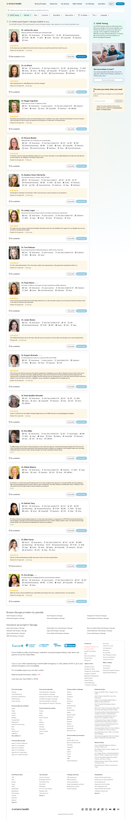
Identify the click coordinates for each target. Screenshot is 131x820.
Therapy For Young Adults (91, 671)
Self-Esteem (15, 788)
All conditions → (16, 735)
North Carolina (43, 717)
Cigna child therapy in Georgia (56, 630)
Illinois (41, 715)
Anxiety (14, 713)
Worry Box (42, 784)
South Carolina (43, 731)
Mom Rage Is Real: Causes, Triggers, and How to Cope (106, 750)
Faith (13, 726)
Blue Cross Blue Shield (73, 742)
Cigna (68, 749)
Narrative (14, 797)
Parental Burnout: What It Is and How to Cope (106, 766)
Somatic (14, 795)
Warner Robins (71, 714)
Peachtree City (71, 730)
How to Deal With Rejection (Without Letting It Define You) (105, 746)
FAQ (85, 653)
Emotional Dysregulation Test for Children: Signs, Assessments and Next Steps (107, 736)
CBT (13, 777)
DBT (13, 779)
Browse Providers (40, 4)
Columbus (70, 696)
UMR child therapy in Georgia (15, 636)
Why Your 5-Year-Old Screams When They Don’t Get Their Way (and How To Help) (107, 708)
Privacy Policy (107, 109)
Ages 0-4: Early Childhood (19, 743)
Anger (13, 711)
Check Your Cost (108, 646)
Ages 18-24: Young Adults (19, 752)
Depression (15, 722)
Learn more (102, 76)
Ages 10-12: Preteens (18, 748)
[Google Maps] (106, 809)
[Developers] (118, 809)
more (12, 452)
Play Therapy (15, 793)
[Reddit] (102, 809)
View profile (71, 56)
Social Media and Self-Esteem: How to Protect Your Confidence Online (106, 716)
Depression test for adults (102, 784)
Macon (69, 698)
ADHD (13, 708)
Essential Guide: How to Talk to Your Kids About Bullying (106, 732)
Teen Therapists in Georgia (54, 615)
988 (38, 675)
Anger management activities (75, 784)
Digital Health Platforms (110, 672)
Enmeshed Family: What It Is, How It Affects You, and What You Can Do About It (107, 728)
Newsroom (87, 660)
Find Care (120, 3)
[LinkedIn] (90, 809)
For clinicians (106, 652)
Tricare (69, 756)
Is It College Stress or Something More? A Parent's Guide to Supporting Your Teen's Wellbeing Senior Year (107, 754)
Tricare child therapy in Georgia (96, 633)
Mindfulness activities (73, 786)
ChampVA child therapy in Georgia (16, 630)
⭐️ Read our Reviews (90, 685)
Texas (40, 713)
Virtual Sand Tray (44, 782)
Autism (13, 715)
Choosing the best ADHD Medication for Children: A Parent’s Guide (106, 724)
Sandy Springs (71, 705)
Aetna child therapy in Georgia (15, 628)
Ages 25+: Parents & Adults (20, 754)
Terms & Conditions (90, 656)
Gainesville (70, 728)
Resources (106, 650)
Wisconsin (42, 729)
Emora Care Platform (109, 657)
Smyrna (69, 723)
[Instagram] (86, 809)
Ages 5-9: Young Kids (18, 745)
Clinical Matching (89, 682)
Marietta (69, 719)
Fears (13, 729)
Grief (13, 786)
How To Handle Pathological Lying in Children (105, 704)
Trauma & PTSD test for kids (103, 788)
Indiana (41, 733)
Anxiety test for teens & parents (104, 779)
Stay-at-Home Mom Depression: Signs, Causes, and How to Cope (106, 758)
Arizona (41, 724)
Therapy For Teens (89, 669)
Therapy (14, 692)
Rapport (14, 800)
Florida (41, 711)
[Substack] (114, 809)
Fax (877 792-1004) (90, 651)
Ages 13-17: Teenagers (18, 750)
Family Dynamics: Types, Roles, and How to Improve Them (106, 762)
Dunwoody (70, 726)
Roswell (69, 708)
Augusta (69, 694)
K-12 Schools (106, 666)
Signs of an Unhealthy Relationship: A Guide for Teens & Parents (105, 700)
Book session (81, 56)
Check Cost (53, 4)
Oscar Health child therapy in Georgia (58, 633)
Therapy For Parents (90, 673)
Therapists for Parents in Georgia (97, 615)
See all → (14, 802)
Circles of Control (44, 777)
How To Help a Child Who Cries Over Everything (105, 696)
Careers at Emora (108, 659)
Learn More (101, 4)
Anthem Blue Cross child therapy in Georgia (59, 628)
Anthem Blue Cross (72, 740)
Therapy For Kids (89, 666)
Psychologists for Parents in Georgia (98, 618)
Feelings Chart (43, 791)
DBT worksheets (71, 779)
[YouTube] (94, 809)
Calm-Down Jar (43, 793)
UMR (68, 758)
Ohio (40, 720)
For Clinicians (90, 4)
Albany (69, 712)
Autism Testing (88, 680)
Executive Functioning (18, 724)
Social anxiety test (100, 782)
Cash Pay (69, 745)
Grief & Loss (15, 731)
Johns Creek (70, 710)
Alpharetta (70, 717)
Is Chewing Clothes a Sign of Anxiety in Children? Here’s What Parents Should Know (106, 721)
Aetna (68, 738)
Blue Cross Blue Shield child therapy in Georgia (101, 628)
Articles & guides (72, 788)
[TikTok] (98, 809)
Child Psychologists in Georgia (15, 618)
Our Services (65, 4)
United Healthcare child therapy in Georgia (99, 630)
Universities (106, 668)
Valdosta (69, 721)
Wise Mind (42, 786)
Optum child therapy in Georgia (15, 633)
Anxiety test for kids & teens (103, 777)
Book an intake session (108, 80)
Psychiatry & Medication (19, 696)
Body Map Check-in (45, 779)
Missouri (41, 722)
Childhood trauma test (101, 791)
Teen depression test (101, 786)
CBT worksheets (71, 777)
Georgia (41, 726)
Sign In (111, 3)
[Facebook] (82, 809)
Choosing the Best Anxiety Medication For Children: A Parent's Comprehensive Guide (107, 713)
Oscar (69, 754)
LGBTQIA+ (15, 733)
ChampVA (70, 747)
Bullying (14, 717)
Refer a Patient (77, 4)
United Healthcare (72, 760)
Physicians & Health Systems (111, 670)
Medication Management (91, 676)
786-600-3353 (89, 649)
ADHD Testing (88, 678)
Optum (69, 751)
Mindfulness (15, 791)
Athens (69, 703)
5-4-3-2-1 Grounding (45, 788)
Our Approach (107, 648)
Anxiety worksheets (72, 782)
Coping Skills (15, 720)
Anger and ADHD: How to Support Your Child (106, 692)
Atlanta (69, 692)
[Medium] (110, 809)
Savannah (70, 701)
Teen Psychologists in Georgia (56, 618)
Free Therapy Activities (109, 655)
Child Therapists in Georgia (14, 615)
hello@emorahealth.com (91, 647)
